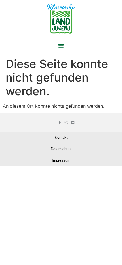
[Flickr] (73, 122)
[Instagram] (66, 122)
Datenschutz (61, 149)
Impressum (61, 160)
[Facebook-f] (60, 122)
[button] (61, 46)
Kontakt (61, 137)
